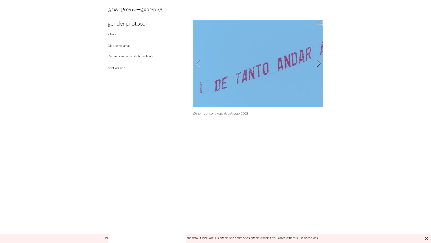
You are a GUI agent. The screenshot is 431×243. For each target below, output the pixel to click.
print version (116, 68)
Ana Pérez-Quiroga (135, 9)
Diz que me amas (119, 45)
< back (112, 34)
